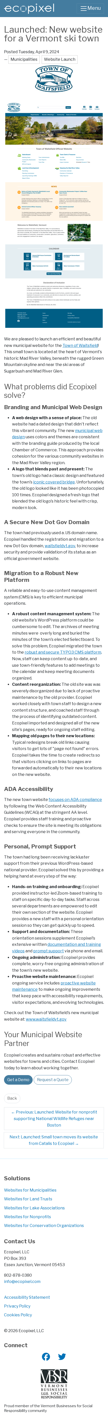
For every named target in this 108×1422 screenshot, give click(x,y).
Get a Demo (18, 1079)
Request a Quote (53, 1079)
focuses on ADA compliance (75, 799)
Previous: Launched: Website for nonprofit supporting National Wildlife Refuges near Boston (54, 1118)
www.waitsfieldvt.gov (46, 1019)
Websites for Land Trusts (28, 1199)
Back (12, 1098)
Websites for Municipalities (30, 1190)
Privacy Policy (17, 1306)
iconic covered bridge (54, 482)
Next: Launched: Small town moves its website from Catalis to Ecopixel (54, 1140)
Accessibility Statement (27, 1297)
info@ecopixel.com (22, 1281)
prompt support (48, 951)
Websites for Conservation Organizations (44, 1225)
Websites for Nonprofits (27, 1216)
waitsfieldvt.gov (60, 545)
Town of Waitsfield (80, 345)
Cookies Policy (18, 1315)
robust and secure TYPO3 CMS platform (63, 652)
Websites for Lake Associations (34, 1208)
